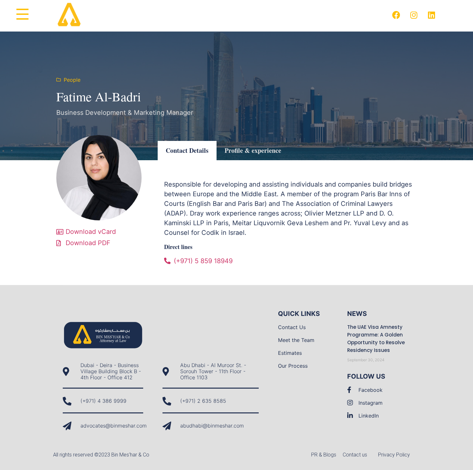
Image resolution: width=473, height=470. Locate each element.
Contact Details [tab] (187, 150)
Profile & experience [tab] (253, 150)
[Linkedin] (431, 15)
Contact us (355, 455)
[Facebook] (396, 15)
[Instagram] (414, 15)
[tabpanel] (288, 222)
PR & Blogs (323, 455)
